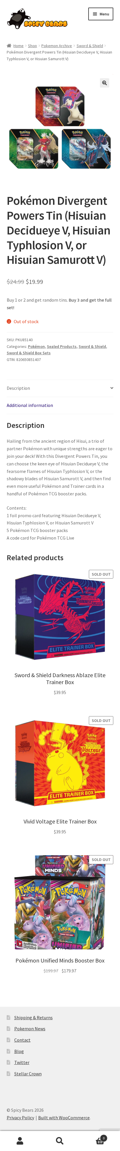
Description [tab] (18, 388)
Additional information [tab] (30, 405)
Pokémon (36, 346)
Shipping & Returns (33, 1017)
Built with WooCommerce (64, 1117)
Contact (22, 1040)
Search (60, 1141)
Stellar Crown (28, 1074)
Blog (19, 1051)
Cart (92, 1136)
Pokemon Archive (56, 45)
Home (18, 45)
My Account (20, 1141)
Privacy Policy (20, 1117)
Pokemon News (29, 1028)
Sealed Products (62, 346)
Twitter (21, 1062)
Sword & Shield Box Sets (29, 352)
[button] (104, 83)
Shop (32, 45)
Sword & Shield (90, 45)
